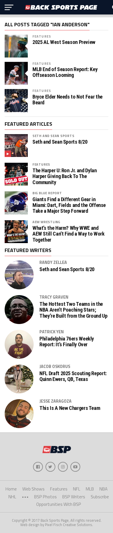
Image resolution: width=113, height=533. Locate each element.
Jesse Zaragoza (55, 401)
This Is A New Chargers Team (69, 408)
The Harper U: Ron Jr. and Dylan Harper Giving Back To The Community (64, 176)
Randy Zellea (53, 262)
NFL (76, 489)
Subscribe (100, 496)
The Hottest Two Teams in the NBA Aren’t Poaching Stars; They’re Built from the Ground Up (73, 310)
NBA (103, 489)
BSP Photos (45, 496)
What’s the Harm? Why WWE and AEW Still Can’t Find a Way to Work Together (68, 234)
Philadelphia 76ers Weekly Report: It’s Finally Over (66, 341)
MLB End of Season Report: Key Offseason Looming (64, 72)
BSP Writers (73, 496)
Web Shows (33, 489)
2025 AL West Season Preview (63, 42)
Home (11, 489)
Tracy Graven (53, 297)
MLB (90, 489)
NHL (12, 496)
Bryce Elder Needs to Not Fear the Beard (67, 100)
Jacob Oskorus (54, 366)
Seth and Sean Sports (53, 135)
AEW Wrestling (46, 221)
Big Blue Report (47, 192)
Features (41, 36)
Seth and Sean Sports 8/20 (60, 142)
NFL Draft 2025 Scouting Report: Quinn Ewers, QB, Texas (73, 376)
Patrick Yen (51, 332)
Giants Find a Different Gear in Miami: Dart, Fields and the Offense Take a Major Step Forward (69, 205)
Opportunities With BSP (58, 504)
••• (25, 496)
